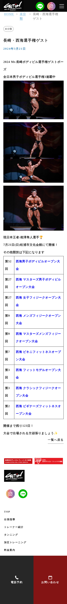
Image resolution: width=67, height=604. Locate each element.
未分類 (8, 29)
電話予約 (17, 582)
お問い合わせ (50, 582)
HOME (9, 14)
